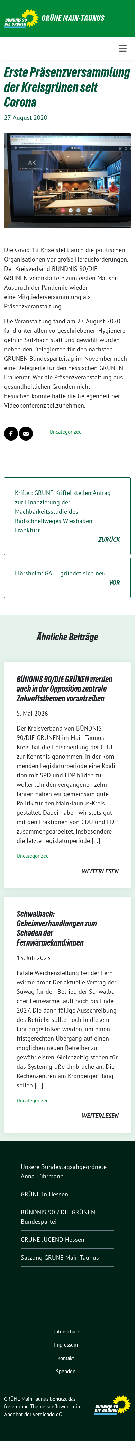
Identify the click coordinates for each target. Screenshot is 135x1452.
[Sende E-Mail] (26, 434)
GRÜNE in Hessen (44, 1194)
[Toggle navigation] (123, 48)
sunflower (58, 1406)
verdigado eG (47, 1414)
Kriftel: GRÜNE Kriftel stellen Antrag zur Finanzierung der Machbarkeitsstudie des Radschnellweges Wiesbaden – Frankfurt (67, 516)
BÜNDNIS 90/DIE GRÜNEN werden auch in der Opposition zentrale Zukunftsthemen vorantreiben (64, 689)
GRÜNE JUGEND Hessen (52, 1240)
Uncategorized (66, 431)
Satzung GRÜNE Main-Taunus (60, 1258)
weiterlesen (100, 871)
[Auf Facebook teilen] (11, 434)
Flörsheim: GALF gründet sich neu (67, 578)
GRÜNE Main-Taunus (73, 18)
